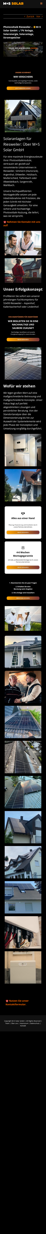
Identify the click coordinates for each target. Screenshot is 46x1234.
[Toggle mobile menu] (41, 3)
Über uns (14, 1023)
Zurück (30, 16)
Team (7, 1023)
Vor (38, 16)
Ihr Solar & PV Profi (22, 990)
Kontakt (23, 1026)
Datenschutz (35, 1023)
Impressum (24, 1023)
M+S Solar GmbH (8, 990)
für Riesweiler (37, 991)
